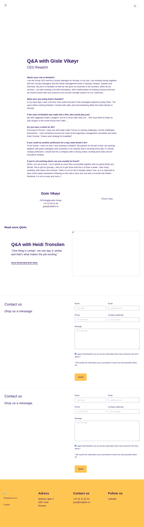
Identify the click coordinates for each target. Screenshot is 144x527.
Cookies (6, 505)
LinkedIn (112, 499)
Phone (77, 315)
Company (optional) (115, 315)
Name (77, 304)
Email (110, 304)
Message (78, 326)
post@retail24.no (81, 502)
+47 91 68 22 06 (50, 203)
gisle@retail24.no (50, 206)
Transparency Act (10, 498)
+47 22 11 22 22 (81, 499)
